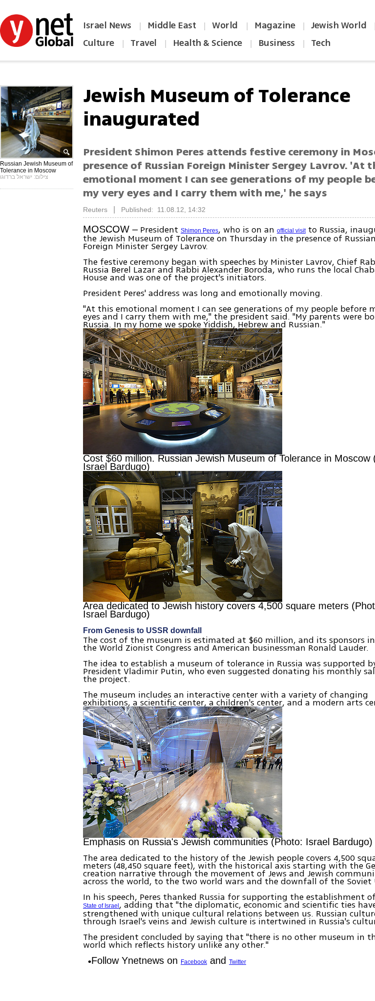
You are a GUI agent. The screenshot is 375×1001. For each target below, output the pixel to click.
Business (276, 43)
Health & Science (207, 43)
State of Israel (101, 905)
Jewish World (338, 25)
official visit (291, 230)
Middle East (171, 25)
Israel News (107, 25)
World (226, 25)
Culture (98, 43)
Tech (321, 43)
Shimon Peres (199, 230)
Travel (143, 43)
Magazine (274, 25)
